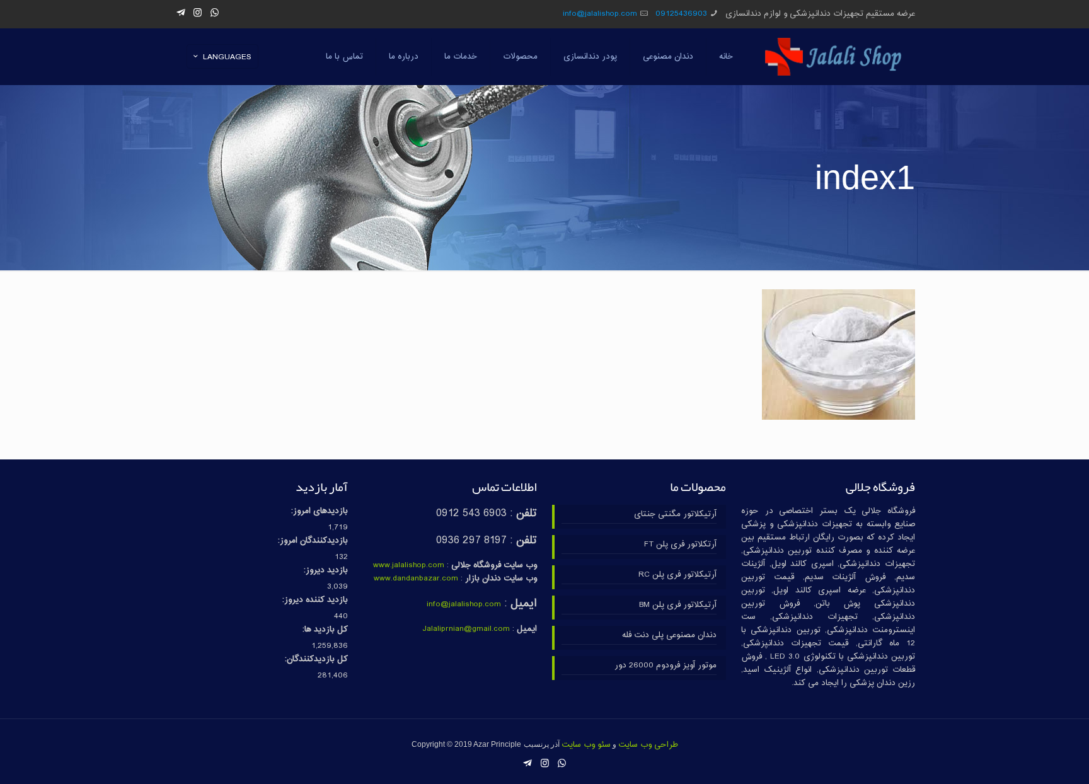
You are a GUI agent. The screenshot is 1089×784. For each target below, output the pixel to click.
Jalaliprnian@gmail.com (466, 629)
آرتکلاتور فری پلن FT (680, 544)
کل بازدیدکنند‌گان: (316, 659)
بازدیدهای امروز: (319, 511)
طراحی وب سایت (648, 745)
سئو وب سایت (586, 745)
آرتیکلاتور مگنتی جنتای (675, 514)
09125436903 (681, 14)
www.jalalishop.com (408, 565)
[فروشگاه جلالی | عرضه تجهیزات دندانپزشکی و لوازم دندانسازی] (833, 56)
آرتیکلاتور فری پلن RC (677, 575)
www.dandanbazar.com (416, 578)
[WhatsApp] (214, 13)
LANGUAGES (227, 57)
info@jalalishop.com (600, 14)
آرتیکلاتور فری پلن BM (678, 605)
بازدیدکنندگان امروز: (313, 541)
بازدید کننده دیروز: (315, 600)
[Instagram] (197, 13)
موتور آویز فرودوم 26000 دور (665, 665)
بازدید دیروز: (326, 570)
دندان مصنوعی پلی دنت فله (669, 635)
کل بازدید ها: (325, 630)
